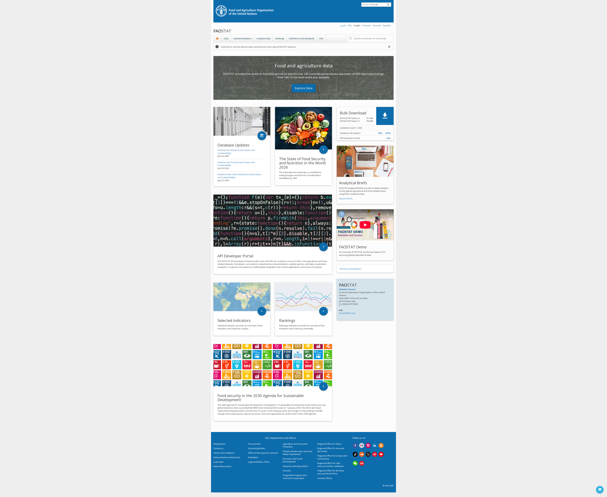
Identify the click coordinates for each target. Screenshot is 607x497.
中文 (350, 25)
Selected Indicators (242, 38)
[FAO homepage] (303, 10)
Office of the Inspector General (263, 452)
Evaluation (253, 457)
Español (386, 25)
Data (226, 38)
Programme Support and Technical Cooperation (295, 477)
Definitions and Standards (301, 38)
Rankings (279, 38)
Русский (377, 25)
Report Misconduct (222, 466)
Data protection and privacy (226, 457)
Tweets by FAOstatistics (350, 268)
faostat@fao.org (347, 313)
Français (367, 25)
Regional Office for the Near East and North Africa (330, 472)
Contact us (218, 448)
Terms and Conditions (223, 452)
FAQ (321, 38)
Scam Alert (218, 461)
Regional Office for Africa (329, 443)
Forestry (287, 470)
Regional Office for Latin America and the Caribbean (330, 465)
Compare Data (263, 38)
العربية (343, 25)
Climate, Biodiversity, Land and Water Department (297, 453)
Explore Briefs (346, 198)
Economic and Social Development (292, 460)
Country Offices (324, 478)
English (357, 25)
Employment (219, 443)
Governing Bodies (256, 448)
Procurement (254, 443)
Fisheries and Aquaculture (295, 466)
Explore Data (303, 88)
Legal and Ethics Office (259, 461)
